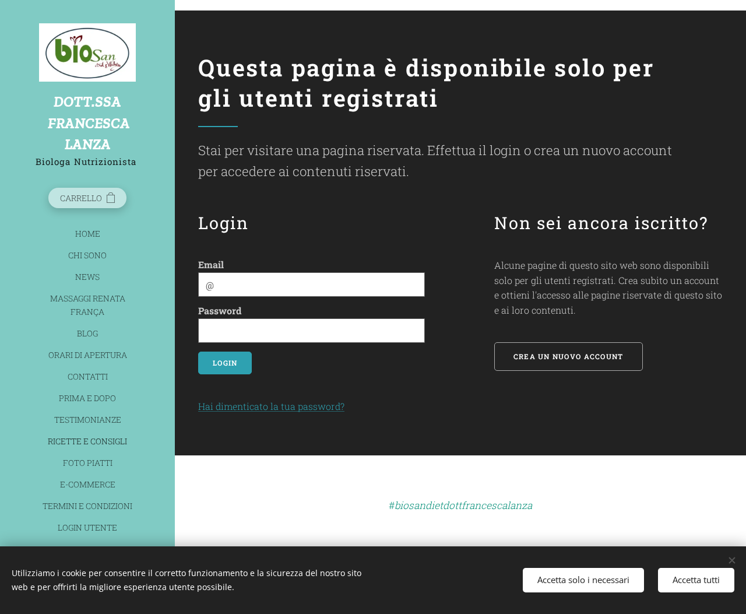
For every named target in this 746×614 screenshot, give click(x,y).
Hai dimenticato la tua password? (271, 406)
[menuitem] (87, 233)
